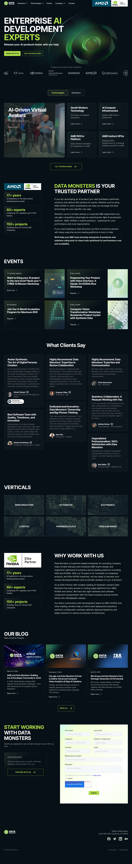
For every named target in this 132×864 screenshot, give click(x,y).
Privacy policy (112, 850)
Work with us (12, 53)
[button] (22, 3)
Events (49, 3)
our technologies (32, 53)
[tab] (58, 92)
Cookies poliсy (123, 850)
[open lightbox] (16, 401)
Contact (71, 3)
